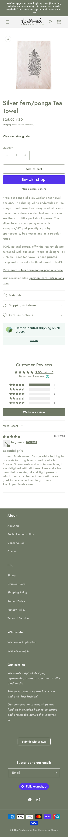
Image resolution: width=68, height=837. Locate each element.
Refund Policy (16, 601)
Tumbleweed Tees (28, 830)
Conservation (16, 543)
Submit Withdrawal (34, 741)
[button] (7, 22)
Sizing (12, 575)
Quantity (8, 148)
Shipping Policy (18, 592)
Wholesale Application (22, 642)
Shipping (7, 124)
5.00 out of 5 (44, 372)
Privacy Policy (16, 610)
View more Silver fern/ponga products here (33, 270)
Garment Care (17, 584)
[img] (12, 437)
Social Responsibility (21, 534)
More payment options (34, 189)
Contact (12, 551)
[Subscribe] (55, 772)
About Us (13, 526)
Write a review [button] (34, 412)
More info (34, 341)
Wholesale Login (18, 651)
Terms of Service (18, 618)
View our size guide (16, 136)
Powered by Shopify (48, 830)
